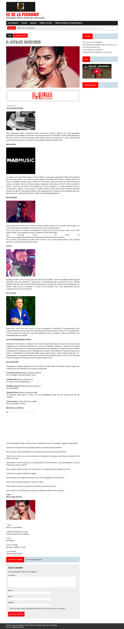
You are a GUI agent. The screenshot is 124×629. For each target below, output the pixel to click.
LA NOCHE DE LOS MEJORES (92, 50)
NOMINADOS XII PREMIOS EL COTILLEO (97, 52)
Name (10, 590)
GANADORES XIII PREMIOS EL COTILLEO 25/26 (99, 45)
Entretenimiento (13, 23)
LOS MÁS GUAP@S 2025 (91, 47)
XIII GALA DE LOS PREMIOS (92, 42)
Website (11, 602)
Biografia (33, 23)
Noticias (24, 23)
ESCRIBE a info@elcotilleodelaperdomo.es (69, 23)
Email (10, 596)
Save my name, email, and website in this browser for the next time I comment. (37, 608)
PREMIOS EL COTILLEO (45, 23)
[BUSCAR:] (107, 28)
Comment (11, 575)
